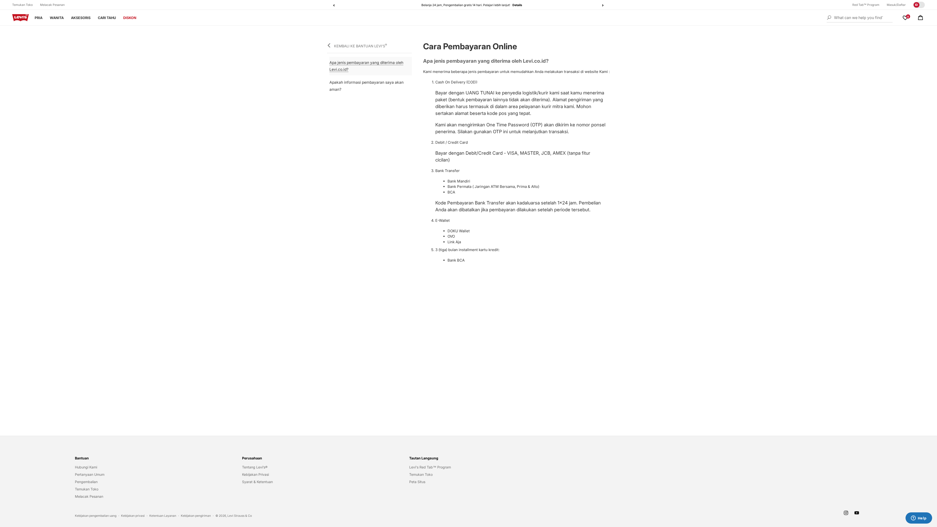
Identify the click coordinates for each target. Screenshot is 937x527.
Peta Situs (417, 482)
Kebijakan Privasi (255, 474)
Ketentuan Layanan (162, 515)
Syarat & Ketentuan (257, 482)
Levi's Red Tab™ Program (430, 467)
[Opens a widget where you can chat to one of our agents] (918, 518)
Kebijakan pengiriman (196, 515)
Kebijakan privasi (133, 515)
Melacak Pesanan (52, 5)
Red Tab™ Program (865, 5)
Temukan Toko (22, 5)
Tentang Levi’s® (254, 467)
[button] (920, 17)
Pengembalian (86, 482)
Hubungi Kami (86, 467)
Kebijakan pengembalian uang (95, 515)
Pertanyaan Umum (89, 474)
